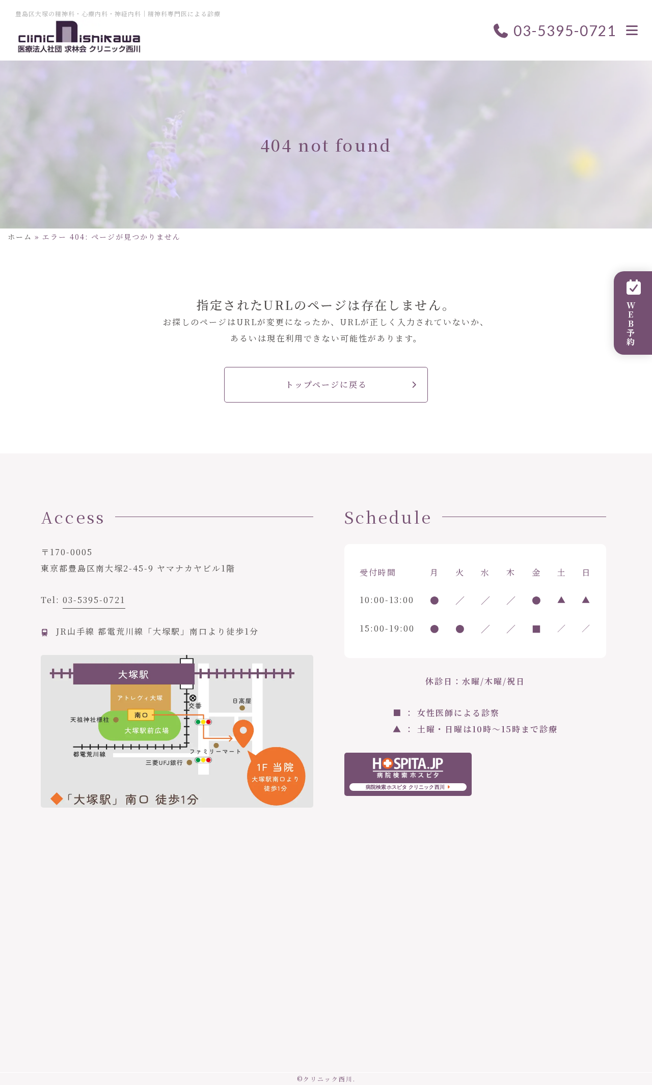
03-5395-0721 (563, 30)
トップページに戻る (326, 384)
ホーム (20, 237)
